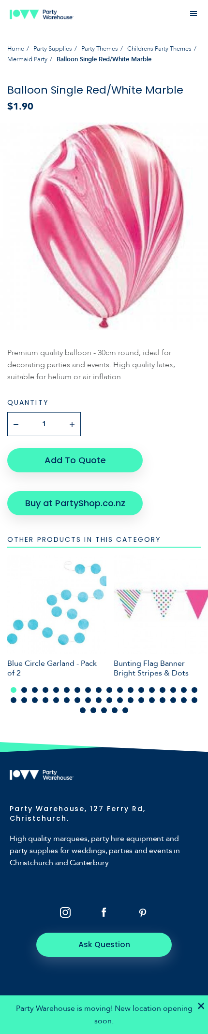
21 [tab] (35, 700)
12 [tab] (131, 690)
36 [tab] (194, 700)
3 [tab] (35, 690)
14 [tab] (152, 690)
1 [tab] (13, 690)
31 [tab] (141, 700)
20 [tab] (24, 700)
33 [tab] (162, 700)
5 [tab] (56, 690)
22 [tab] (45, 700)
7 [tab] (77, 690)
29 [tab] (120, 700)
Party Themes (99, 48)
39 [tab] (104, 710)
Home (15, 48)
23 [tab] (56, 700)
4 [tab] (45, 690)
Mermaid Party (27, 59)
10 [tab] (109, 690)
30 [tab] (131, 700)
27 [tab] (99, 700)
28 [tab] (109, 700)
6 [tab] (67, 690)
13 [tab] (141, 690)
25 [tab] (77, 700)
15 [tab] (162, 690)
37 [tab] (83, 710)
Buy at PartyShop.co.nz (75, 503)
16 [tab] (173, 690)
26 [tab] (88, 700)
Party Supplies (52, 48)
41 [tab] (125, 710)
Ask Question (104, 944)
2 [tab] (24, 690)
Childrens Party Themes (159, 48)
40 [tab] (115, 710)
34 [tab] (173, 700)
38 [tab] (93, 710)
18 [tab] (194, 690)
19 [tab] (13, 700)
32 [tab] (152, 700)
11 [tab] (120, 690)
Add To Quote (75, 460)
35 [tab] (184, 700)
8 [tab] (88, 690)
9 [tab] (99, 690)
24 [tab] (67, 700)
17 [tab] (184, 690)
